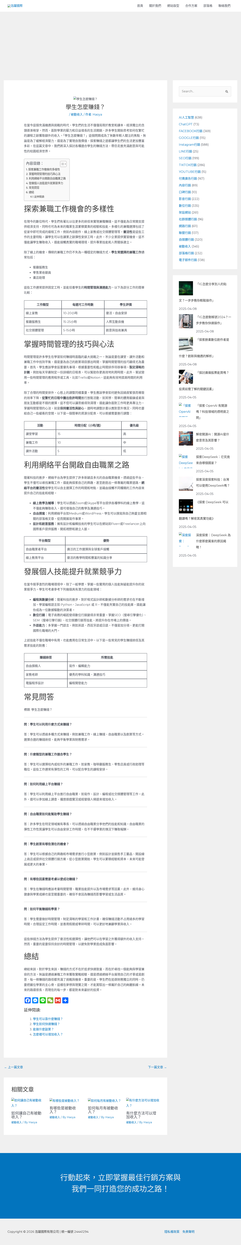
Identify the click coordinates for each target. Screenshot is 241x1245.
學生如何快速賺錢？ (46, 1024)
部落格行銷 (186, 253)
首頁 (140, 6)
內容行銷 (185, 185)
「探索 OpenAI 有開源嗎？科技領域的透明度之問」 (212, 412)
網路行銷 (185, 226)
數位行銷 (185, 206)
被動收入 (77, 114)
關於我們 (155, 6)
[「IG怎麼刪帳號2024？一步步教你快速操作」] (186, 321)
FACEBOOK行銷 (190, 131)
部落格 (207, 6)
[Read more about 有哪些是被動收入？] (65, 1100)
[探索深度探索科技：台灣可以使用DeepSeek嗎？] (186, 484)
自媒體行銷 (186, 239)
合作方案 (191, 6)
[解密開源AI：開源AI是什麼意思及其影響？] (186, 438)
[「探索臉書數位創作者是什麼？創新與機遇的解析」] (186, 344)
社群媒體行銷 (188, 219)
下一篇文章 (157, 1067)
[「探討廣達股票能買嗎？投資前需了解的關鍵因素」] (186, 377)
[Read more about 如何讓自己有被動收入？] (28, 1103)
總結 (31, 192)
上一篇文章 (13, 1067)
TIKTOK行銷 (188, 165)
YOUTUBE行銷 (190, 172)
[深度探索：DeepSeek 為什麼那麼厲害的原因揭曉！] (186, 539)
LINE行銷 (185, 151)
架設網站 (185, 212)
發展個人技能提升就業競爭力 (46, 183)
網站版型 (173, 6)
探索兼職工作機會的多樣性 (44, 169)
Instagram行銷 (189, 144)
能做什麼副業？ (43, 1029)
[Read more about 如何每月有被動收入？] (104, 1100)
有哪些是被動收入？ (63, 1110)
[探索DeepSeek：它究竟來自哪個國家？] (186, 461)
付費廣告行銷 (188, 178)
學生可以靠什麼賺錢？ (48, 1019)
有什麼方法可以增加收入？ (141, 1115)
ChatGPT (186, 124)
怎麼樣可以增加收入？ (48, 1034)
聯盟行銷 (185, 233)
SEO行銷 (185, 158)
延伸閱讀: (39, 196)
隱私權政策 (171, 1232)
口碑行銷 (185, 192)
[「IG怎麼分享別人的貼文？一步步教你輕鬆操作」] (186, 288)
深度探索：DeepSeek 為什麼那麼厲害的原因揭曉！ (213, 541)
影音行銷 (185, 199)
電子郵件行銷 (188, 260)
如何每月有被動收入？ (103, 1110)
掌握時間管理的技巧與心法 (44, 174)
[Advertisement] (120, 40)
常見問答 (34, 187)
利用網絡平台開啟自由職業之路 (47, 178)
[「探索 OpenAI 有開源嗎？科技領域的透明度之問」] (186, 410)
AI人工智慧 (186, 117)
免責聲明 (188, 1232)
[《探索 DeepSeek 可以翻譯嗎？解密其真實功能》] (186, 506)
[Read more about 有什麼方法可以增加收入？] (143, 1103)
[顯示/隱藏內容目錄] (61, 164)
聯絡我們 (224, 6)
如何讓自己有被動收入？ (26, 1115)
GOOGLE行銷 (189, 138)
